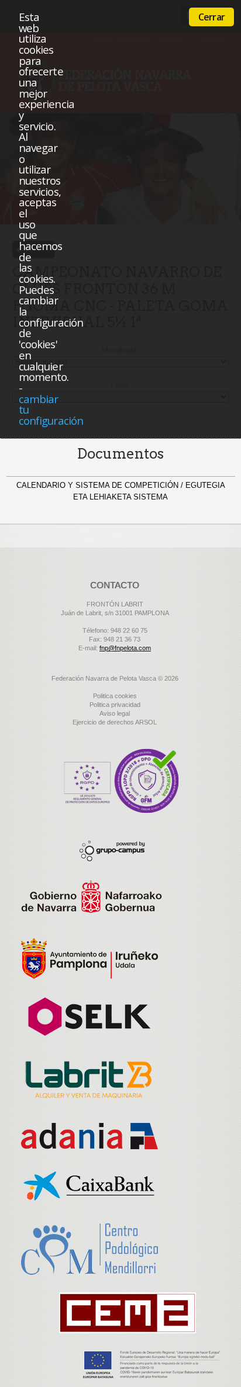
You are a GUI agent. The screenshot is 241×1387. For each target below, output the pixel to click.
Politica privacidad (114, 704)
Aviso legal (114, 713)
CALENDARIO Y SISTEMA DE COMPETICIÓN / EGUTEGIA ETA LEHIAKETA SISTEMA (120, 491)
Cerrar (211, 17)
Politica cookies (115, 695)
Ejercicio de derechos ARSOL (115, 722)
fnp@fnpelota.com (125, 647)
